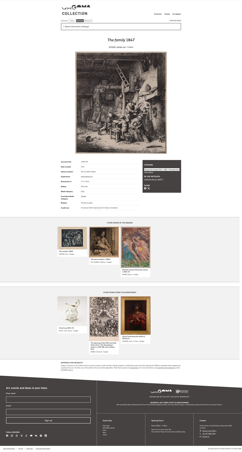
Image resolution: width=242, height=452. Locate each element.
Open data (106, 426)
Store (104, 430)
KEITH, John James (65, 331)
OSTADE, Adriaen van (117, 47)
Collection (75, 13)
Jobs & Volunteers (9, 449)
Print (82, 191)
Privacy (20, 449)
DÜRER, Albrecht (96, 352)
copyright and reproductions (166, 368)
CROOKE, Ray (63, 254)
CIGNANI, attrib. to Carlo (130, 341)
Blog (104, 432)
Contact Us (205, 437)
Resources (88, 21)
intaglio (83, 196)
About (105, 435)
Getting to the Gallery (209, 431)
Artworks (158, 14)
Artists (167, 14)
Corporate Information (43, 449)
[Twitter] (148, 189)
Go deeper (177, 14)
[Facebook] (145, 189)
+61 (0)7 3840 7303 (208, 434)
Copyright (29, 449)
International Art (87, 176)
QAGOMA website (109, 428)
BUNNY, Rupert (127, 274)
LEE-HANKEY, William (98, 262)
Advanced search (175, 20)
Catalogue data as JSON (152, 179)
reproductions (134, 368)
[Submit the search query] (62, 27)
